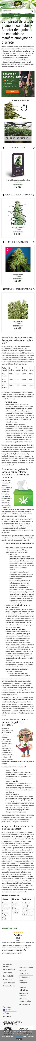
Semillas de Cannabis (9, 986)
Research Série (7, 979)
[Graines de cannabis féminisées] (18, 84)
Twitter (7, 1013)
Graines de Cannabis (9, 982)
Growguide (23, 970)
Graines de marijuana (9, 969)
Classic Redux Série (8, 976)
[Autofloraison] (18, 108)
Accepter (19, 1039)
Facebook (7, 1010)
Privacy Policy (18, 1036)
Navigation (17, 15)
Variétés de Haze (24, 974)
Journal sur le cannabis (26, 967)
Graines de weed (7, 973)
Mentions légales (24, 977)
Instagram (8, 1016)
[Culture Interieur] (18, 132)
